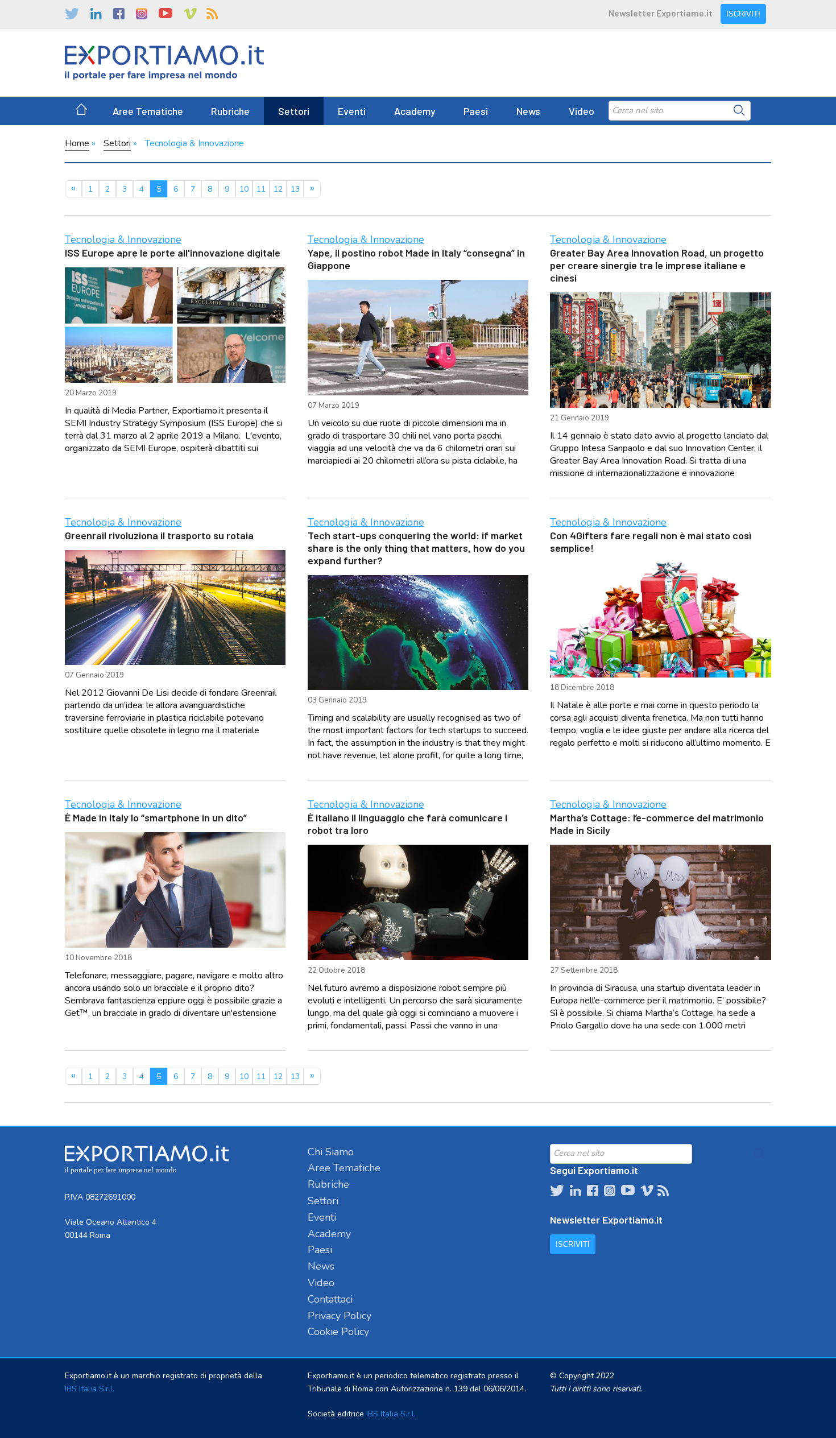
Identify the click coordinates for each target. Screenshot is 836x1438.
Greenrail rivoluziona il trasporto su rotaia (159, 535)
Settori (293, 111)
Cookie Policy (338, 1331)
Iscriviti (743, 14)
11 (261, 189)
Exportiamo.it (164, 63)
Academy (415, 111)
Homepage (81, 111)
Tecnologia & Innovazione (123, 239)
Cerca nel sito (739, 110)
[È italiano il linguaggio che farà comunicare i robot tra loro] (418, 902)
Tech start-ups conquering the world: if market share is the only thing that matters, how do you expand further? (416, 548)
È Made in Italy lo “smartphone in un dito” (156, 817)
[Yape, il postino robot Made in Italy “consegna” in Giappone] (418, 337)
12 (278, 189)
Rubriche (230, 111)
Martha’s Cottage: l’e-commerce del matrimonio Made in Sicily (657, 823)
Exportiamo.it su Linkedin (96, 13)
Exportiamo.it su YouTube (165, 13)
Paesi (475, 111)
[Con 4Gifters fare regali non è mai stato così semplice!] (660, 620)
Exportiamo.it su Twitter (72, 13)
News (528, 111)
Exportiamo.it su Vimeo (189, 13)
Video (581, 111)
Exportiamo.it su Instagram (141, 13)
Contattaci (330, 1299)
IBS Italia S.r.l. (89, 1388)
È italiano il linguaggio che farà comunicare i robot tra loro (407, 823)
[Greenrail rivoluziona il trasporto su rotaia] (175, 608)
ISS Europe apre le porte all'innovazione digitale (172, 252)
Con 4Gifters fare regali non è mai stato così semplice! (650, 541)
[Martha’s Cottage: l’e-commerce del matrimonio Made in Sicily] (660, 902)
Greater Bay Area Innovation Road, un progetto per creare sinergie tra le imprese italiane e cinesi (657, 265)
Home (77, 143)
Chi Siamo (331, 1152)
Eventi (352, 111)
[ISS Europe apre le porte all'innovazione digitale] (175, 325)
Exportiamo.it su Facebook (119, 13)
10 (244, 189)
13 (295, 189)
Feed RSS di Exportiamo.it (212, 13)
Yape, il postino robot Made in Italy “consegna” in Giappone (416, 258)
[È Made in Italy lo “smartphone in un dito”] (175, 890)
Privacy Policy (339, 1316)
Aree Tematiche (148, 111)
